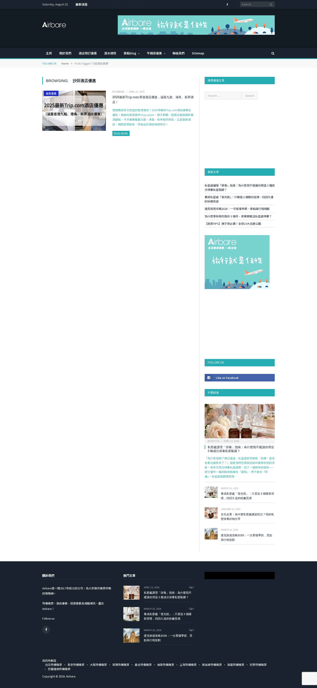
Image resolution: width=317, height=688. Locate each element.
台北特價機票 (53, 665)
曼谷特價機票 (143, 665)
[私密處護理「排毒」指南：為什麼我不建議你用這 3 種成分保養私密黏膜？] (240, 422)
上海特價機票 (188, 665)
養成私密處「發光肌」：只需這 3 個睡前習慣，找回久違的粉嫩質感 (247, 496)
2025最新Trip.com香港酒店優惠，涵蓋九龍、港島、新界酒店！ (153, 99)
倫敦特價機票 (165, 665)
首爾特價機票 (120, 665)
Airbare (119, 91)
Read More (121, 133)
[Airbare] (54, 23)
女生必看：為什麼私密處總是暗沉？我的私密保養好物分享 (247, 516)
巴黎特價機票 (258, 665)
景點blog (130, 53)
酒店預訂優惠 (88, 53)
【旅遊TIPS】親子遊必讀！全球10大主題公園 (233, 223)
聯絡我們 (179, 53)
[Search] (271, 53)
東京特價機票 (75, 665)
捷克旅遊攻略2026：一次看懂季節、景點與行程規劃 (237, 209)
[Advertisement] (240, 134)
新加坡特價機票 (212, 665)
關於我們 (65, 53)
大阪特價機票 (98, 665)
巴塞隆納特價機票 (59, 669)
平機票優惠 (154, 53)
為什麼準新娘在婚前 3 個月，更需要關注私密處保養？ (134, 4)
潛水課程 (110, 53)
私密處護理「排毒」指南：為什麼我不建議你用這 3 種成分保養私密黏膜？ (241, 449)
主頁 (49, 53)
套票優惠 (51, 93)
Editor (215, 441)
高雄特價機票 (235, 665)
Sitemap (198, 53)
